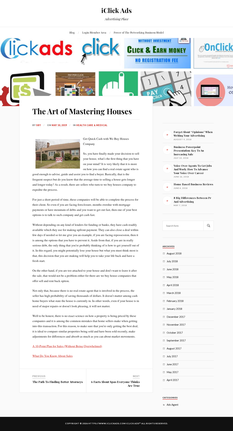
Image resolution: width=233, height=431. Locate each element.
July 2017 (172, 356)
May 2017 (172, 372)
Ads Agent (172, 404)
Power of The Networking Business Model (139, 32)
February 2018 (175, 300)
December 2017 (176, 316)
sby (38, 125)
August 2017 (174, 348)
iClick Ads (116, 10)
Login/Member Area (94, 32)
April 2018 (173, 285)
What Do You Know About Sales (52, 356)
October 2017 (175, 332)
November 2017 (176, 324)
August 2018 (174, 253)
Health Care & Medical (91, 125)
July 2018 (172, 261)
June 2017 (172, 364)
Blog (72, 32)
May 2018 (172, 277)
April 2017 (173, 379)
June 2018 (172, 269)
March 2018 (174, 292)
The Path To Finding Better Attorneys (57, 382)
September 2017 (176, 340)
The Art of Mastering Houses (82, 111)
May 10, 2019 (59, 125)
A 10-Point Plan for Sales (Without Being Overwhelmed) (67, 346)
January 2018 (174, 308)
